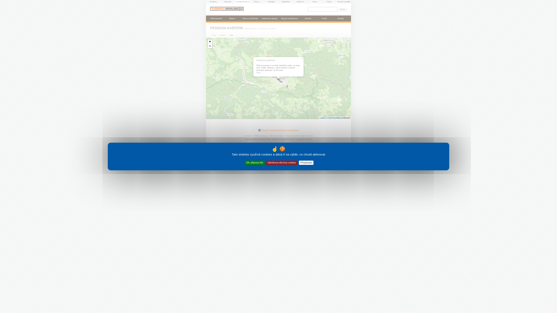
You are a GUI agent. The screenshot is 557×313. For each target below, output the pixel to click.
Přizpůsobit (306, 162)
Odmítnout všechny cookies (282, 162)
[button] (210, 41)
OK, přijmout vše (254, 162)
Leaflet (322, 118)
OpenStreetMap (334, 118)
